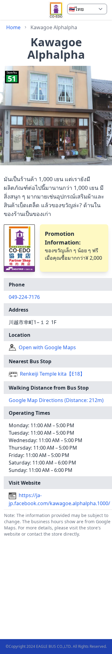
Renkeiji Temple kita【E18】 (52, 373)
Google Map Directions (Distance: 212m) (56, 400)
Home (13, 27)
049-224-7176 (24, 297)
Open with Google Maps (47, 347)
